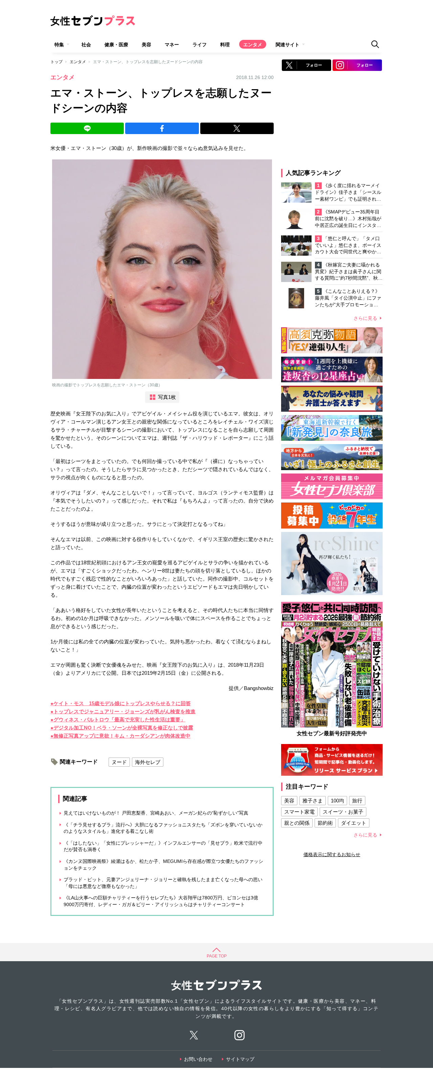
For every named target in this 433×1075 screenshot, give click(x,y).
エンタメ (252, 44)
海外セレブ (147, 762)
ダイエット (353, 823)
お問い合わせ (198, 1059)
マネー (172, 44)
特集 (59, 44)
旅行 (357, 800)
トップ (56, 61)
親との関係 (297, 823)
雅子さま (312, 800)
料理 (225, 44)
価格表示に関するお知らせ (331, 854)
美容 (146, 44)
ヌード (119, 762)
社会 (86, 44)
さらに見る (365, 318)
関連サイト (287, 44)
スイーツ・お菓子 (343, 812)
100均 (337, 800)
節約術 (325, 823)
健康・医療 (116, 44)
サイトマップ (240, 1059)
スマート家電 (299, 812)
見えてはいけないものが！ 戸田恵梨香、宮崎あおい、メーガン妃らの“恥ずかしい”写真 (156, 813)
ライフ (199, 44)
